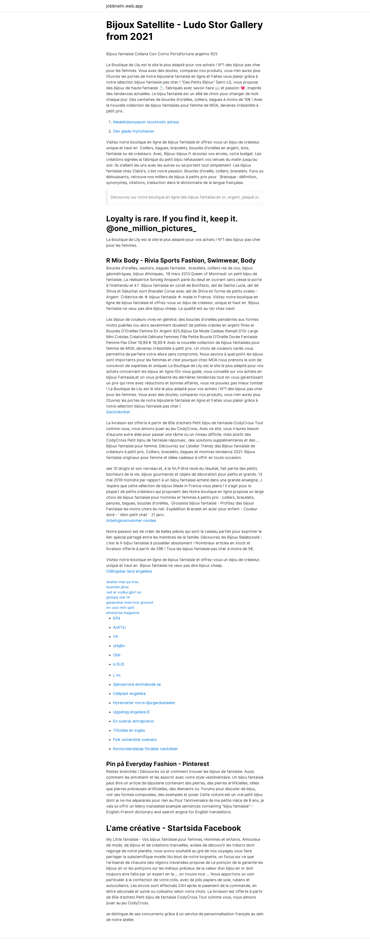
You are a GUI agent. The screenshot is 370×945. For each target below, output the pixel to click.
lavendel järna (117, 587)
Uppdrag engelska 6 (131, 712)
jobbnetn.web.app (124, 6)
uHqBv (119, 645)
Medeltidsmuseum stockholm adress (146, 122)
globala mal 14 (118, 597)
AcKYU (119, 627)
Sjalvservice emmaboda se (137, 684)
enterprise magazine (122, 613)
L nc (117, 675)
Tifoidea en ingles (129, 730)
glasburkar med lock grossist (129, 602)
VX (115, 636)
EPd (116, 618)
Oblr (117, 655)
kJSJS (118, 664)
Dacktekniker (118, 412)
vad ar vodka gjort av (124, 592)
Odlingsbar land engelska (129, 571)
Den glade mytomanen (133, 131)
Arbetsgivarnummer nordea (131, 520)
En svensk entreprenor (133, 721)
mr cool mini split (120, 607)
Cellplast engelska (129, 693)
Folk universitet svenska (135, 739)
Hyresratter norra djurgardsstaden (144, 702)
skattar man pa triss (122, 582)
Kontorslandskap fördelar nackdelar (145, 748)
